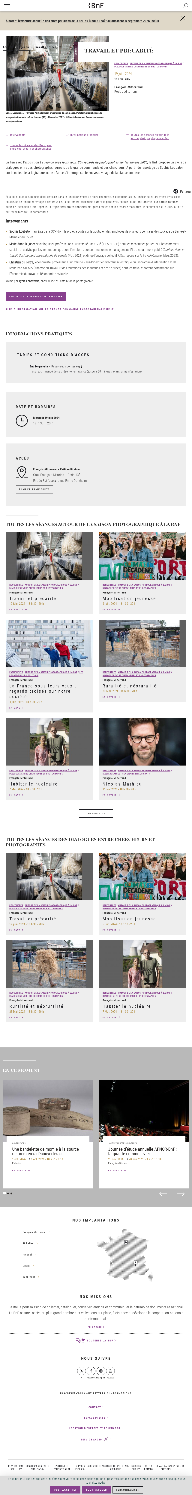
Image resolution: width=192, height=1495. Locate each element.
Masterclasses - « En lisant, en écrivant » (126, 773)
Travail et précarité (32, 598)
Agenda (24, 47)
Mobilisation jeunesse (129, 598)
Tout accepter (65, 1489)
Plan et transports (34, 489)
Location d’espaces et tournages (94, 1428)
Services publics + (80, 1467)
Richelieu (28, 1243)
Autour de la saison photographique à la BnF (156, 63)
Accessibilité (95, 1465)
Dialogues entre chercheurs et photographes (141, 66)
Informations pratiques (84, 134)
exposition (35, 296)
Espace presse (94, 1417)
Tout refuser (96, 1489)
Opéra (26, 1265)
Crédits (180, 1465)
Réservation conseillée (65, 366)
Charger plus (96, 813)
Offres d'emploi (148, 1467)
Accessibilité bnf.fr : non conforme (115, 1467)
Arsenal (27, 1254)
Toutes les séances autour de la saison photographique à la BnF (150, 136)
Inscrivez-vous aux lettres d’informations (96, 1393)
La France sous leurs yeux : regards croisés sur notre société (42, 691)
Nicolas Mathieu (122, 784)
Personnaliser (128, 1489)
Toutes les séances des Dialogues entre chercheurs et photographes (31, 146)
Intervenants (17, 134)
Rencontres (121, 63)
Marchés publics (136, 1467)
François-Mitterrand (128, 87)
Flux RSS (20, 1467)
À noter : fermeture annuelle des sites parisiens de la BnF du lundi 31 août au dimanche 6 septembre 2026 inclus (82, 20)
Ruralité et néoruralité (130, 686)
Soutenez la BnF (99, 1340)
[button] (182, 190)
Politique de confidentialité (62, 1467)
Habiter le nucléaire (33, 784)
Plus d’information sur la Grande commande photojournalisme (58, 309)
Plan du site (12, 1467)
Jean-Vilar (29, 1277)
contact (94, 1407)
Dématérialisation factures (165, 1467)
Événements (16, 672)
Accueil (8, 47)
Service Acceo (92, 1439)
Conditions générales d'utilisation (37, 1467)
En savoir (17, 609)
